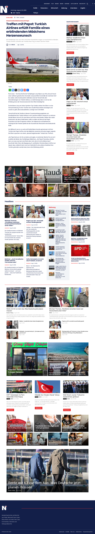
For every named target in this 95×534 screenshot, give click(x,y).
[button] (87, 4)
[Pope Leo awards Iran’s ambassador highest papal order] (76, 174)
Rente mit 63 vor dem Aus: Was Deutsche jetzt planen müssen (77, 70)
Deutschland (69, 41)
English (7, 192)
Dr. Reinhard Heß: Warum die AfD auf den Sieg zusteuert (61, 231)
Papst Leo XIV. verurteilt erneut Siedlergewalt (34, 221)
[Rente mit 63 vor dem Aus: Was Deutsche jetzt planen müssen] (77, 62)
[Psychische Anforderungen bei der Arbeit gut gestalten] (47, 423)
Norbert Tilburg (76, 73)
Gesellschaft (10, 441)
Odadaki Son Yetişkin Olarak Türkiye (47, 395)
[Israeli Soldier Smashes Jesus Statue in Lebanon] (58, 190)
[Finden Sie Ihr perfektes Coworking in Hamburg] (79, 439)
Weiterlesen (70, 52)
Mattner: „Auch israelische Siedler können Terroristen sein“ (14, 260)
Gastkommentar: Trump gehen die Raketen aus (60, 248)
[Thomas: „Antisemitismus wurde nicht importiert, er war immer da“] (51, 274)
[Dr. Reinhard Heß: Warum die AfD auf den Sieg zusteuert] (51, 231)
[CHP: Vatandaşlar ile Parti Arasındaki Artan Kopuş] (19, 386)
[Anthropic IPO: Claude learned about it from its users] (47, 174)
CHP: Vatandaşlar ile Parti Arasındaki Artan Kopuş (15, 396)
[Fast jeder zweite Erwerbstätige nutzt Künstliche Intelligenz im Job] (75, 423)
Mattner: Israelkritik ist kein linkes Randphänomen (75, 39)
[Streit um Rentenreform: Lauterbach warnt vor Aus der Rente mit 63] (80, 250)
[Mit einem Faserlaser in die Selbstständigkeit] (58, 439)
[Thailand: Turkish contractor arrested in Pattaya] (15, 190)
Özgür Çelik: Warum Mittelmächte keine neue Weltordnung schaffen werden (61, 268)
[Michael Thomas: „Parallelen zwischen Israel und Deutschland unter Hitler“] (77, 127)
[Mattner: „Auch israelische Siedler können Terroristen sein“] (14, 249)
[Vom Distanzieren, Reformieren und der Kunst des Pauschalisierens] (51, 253)
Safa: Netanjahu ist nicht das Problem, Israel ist (35, 260)
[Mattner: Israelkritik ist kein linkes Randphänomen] (77, 30)
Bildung (10, 421)
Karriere (37, 423)
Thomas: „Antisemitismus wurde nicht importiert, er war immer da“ (60, 275)
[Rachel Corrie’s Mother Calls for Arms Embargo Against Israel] (79, 190)
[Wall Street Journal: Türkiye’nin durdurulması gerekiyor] (75, 386)
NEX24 (13, 44)
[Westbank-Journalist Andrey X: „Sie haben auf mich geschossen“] (12, 335)
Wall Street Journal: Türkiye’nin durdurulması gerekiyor (73, 396)
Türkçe (8, 398)
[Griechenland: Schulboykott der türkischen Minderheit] (58, 369)
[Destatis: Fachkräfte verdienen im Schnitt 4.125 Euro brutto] (16, 439)
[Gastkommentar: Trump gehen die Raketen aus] (51, 248)
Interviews (72, 370)
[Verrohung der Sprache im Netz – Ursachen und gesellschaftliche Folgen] (51, 260)
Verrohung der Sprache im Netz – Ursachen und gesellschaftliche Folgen (60, 261)
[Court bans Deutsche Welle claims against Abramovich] (36, 190)
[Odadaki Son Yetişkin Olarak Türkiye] (47, 386)
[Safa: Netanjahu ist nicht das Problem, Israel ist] (35, 249)
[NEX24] (7, 45)
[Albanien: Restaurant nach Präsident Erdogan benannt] (27, 359)
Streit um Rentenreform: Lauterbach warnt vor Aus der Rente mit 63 (80, 260)
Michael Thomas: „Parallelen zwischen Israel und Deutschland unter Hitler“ (76, 137)
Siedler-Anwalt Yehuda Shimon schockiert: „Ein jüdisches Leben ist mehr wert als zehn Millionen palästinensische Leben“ (61, 239)
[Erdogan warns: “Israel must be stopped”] (19, 174)
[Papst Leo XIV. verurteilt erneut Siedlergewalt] (77, 94)
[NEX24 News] (4, 508)
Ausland (9, 17)
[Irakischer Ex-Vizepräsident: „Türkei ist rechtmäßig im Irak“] (78, 369)
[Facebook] (93, 4)
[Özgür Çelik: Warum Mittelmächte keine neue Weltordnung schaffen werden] (51, 267)
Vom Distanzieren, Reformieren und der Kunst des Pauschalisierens (61, 253)
